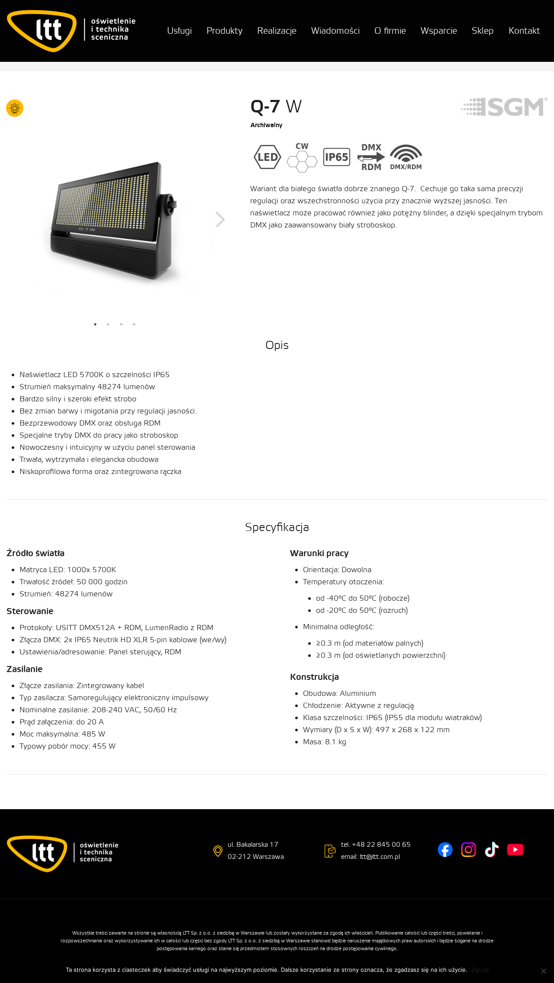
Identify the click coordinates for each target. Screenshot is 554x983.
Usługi (179, 31)
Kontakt (524, 31)
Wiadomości (335, 31)
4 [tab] (134, 324)
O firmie (390, 31)
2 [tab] (108, 324)
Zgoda (480, 969)
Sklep (483, 31)
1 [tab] (95, 324)
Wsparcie (439, 31)
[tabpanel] (114, 218)
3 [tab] (121, 324)
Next (221, 218)
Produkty (224, 31)
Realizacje (276, 31)
